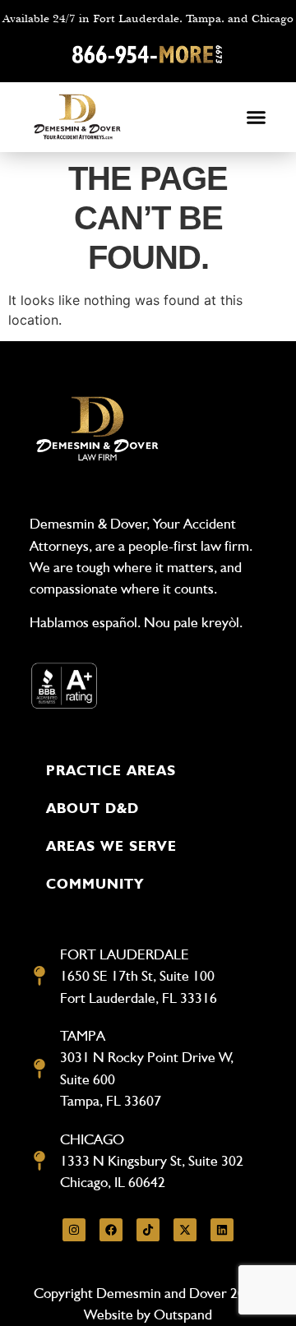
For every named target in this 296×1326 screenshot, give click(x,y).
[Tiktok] (148, 1229)
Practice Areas (111, 770)
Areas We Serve (111, 846)
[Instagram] (74, 1229)
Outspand (183, 1314)
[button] (256, 117)
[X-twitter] (185, 1229)
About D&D (92, 808)
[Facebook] (111, 1229)
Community (95, 884)
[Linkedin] (222, 1229)
